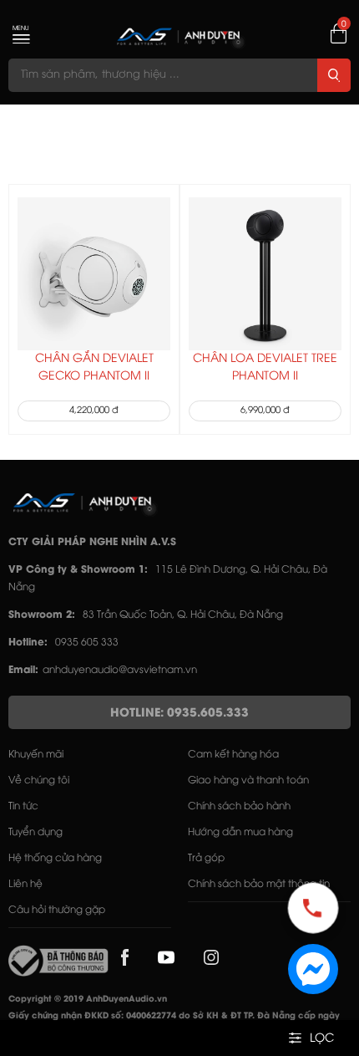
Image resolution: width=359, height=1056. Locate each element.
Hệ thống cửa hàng (55, 858)
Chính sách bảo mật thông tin (259, 884)
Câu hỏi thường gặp (56, 910)
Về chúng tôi (38, 780)
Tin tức (23, 806)
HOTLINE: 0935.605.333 (179, 713)
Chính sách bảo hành (239, 806)
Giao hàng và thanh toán (248, 780)
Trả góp (206, 858)
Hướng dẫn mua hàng (240, 832)
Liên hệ (25, 884)
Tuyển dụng (35, 832)
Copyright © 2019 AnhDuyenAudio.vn (87, 999)
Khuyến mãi (35, 754)
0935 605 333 (87, 642)
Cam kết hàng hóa (233, 754)
